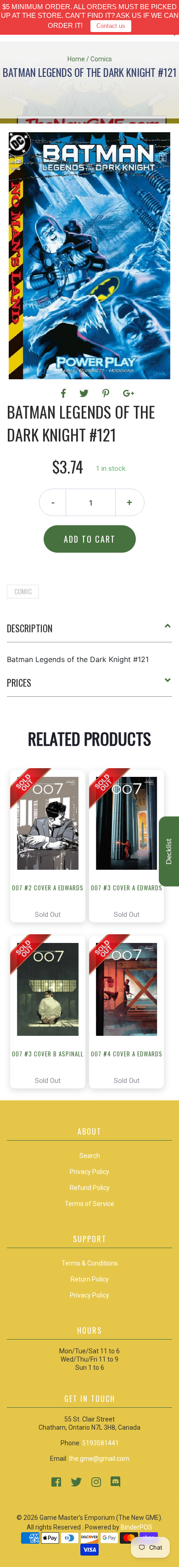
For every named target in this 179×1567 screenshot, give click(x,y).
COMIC (23, 591)
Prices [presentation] (19, 682)
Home (76, 59)
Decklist (169, 851)
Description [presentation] (29, 628)
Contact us (110, 25)
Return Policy (90, 1279)
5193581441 (100, 1443)
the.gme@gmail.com (99, 1458)
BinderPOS (136, 1527)
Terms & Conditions (90, 1263)
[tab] (89, 631)
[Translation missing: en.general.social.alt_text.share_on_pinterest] (107, 393)
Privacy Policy (89, 1295)
